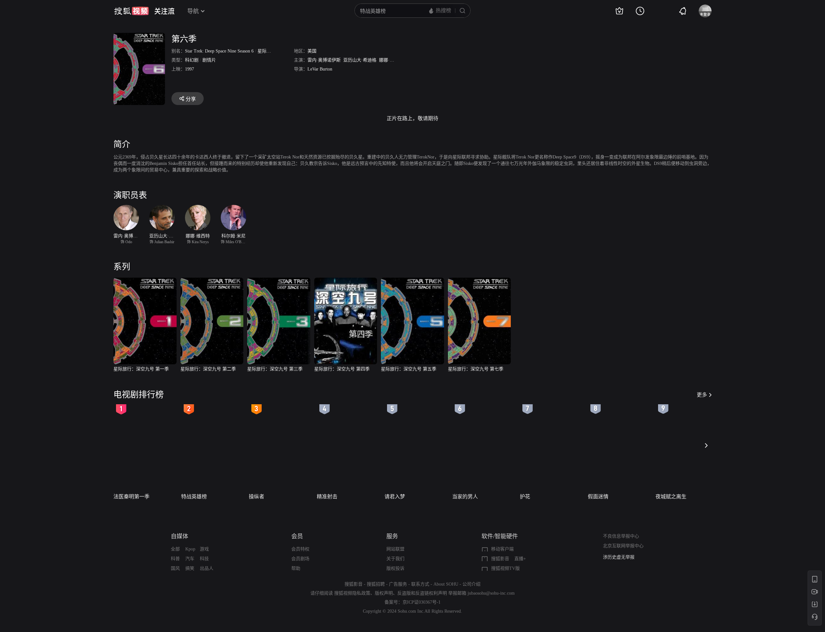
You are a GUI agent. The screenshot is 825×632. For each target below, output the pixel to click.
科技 (204, 558)
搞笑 (189, 568)
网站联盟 (395, 549)
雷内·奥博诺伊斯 (324, 60)
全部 (175, 549)
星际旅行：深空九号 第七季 (475, 369)
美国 (311, 51)
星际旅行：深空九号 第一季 (141, 369)
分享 (191, 99)
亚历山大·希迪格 (359, 60)
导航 (193, 11)
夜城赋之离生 (670, 496)
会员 (297, 536)
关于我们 (395, 558)
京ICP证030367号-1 (422, 602)
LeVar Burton (319, 69)
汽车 (189, 558)
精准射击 (327, 496)
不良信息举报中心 (621, 536)
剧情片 (209, 60)
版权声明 (384, 593)
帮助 (295, 568)
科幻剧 (192, 60)
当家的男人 (465, 496)
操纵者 (256, 496)
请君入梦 (394, 496)
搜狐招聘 (376, 584)
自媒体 (179, 536)
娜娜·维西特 (391, 60)
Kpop (190, 549)
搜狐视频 (131, 11)
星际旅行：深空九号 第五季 (408, 369)
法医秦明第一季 (131, 496)
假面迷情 (598, 496)
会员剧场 (300, 558)
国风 (175, 568)
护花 (525, 496)
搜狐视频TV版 (505, 568)
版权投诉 (395, 568)
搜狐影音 (500, 558)
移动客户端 (502, 549)
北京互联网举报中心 (623, 545)
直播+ (520, 558)
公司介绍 (471, 584)
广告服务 (398, 584)
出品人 (206, 568)
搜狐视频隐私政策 (352, 593)
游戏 (204, 549)
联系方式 (420, 584)
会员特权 (300, 549)
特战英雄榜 (194, 496)
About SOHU (445, 584)
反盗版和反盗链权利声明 (422, 593)
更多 (702, 394)
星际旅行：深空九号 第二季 (208, 369)
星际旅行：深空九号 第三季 (275, 369)
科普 (175, 558)
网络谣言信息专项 (621, 560)
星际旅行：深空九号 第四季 (342, 369)
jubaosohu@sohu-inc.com (491, 593)
